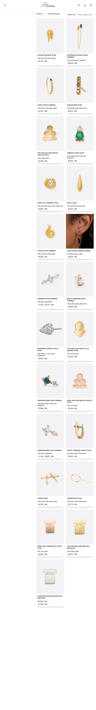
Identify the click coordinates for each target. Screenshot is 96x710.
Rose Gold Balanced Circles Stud (79, 401)
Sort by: (72, 15)
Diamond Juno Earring (47, 299)
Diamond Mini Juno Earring (49, 450)
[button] (4, 5)
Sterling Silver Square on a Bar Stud (49, 597)
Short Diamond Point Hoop (79, 450)
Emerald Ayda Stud (75, 153)
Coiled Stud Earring (46, 251)
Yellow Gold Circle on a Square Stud (78, 350)
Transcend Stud (74, 498)
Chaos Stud (42, 498)
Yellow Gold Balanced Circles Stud (47, 154)
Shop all (39, 14)
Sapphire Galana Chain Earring (77, 56)
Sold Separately (54, 14)
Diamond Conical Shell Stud (48, 350)
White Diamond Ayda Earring (76, 300)
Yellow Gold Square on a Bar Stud (78, 547)
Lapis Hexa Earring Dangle (79, 251)
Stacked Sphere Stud (46, 55)
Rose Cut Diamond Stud (47, 203)
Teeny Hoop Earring (46, 105)
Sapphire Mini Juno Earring (49, 400)
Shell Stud (72, 203)
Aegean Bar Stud (74, 105)
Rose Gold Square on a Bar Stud (49, 547)
